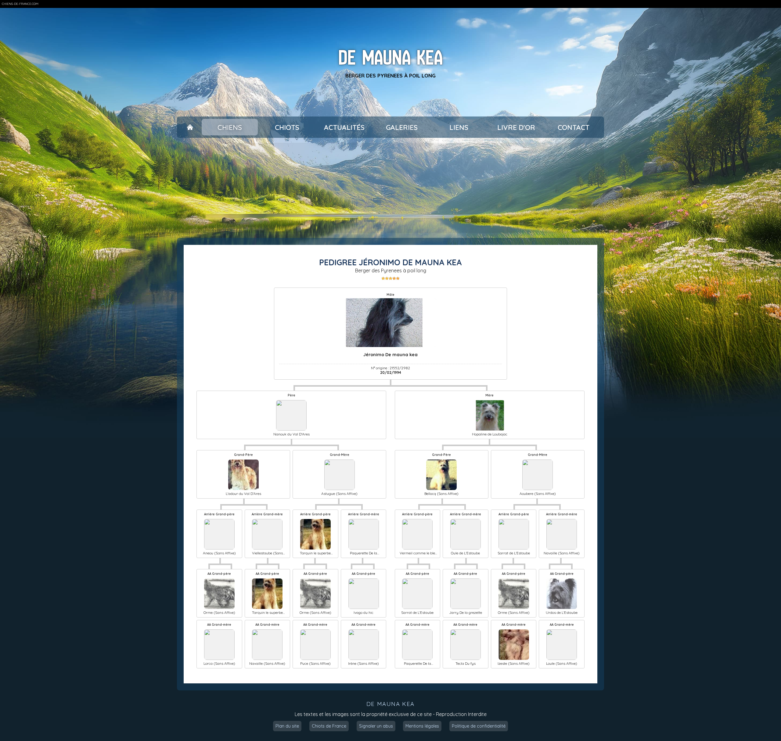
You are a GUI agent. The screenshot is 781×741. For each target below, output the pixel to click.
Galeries (402, 127)
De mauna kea (390, 57)
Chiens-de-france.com (20, 4)
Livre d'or (516, 127)
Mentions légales (422, 726)
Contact (573, 127)
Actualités (344, 127)
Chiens (230, 127)
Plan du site (287, 726)
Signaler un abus (376, 726)
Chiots (287, 127)
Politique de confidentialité (479, 726)
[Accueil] (189, 127)
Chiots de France (329, 726)
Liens (458, 127)
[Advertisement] (390, 188)
